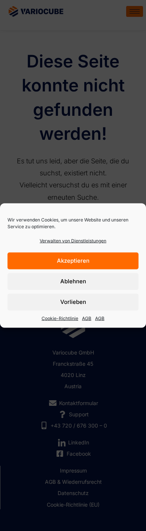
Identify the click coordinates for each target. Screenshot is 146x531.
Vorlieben (73, 301)
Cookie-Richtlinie (60, 318)
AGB (86, 318)
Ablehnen (73, 281)
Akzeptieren (73, 260)
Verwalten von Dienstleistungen (73, 240)
